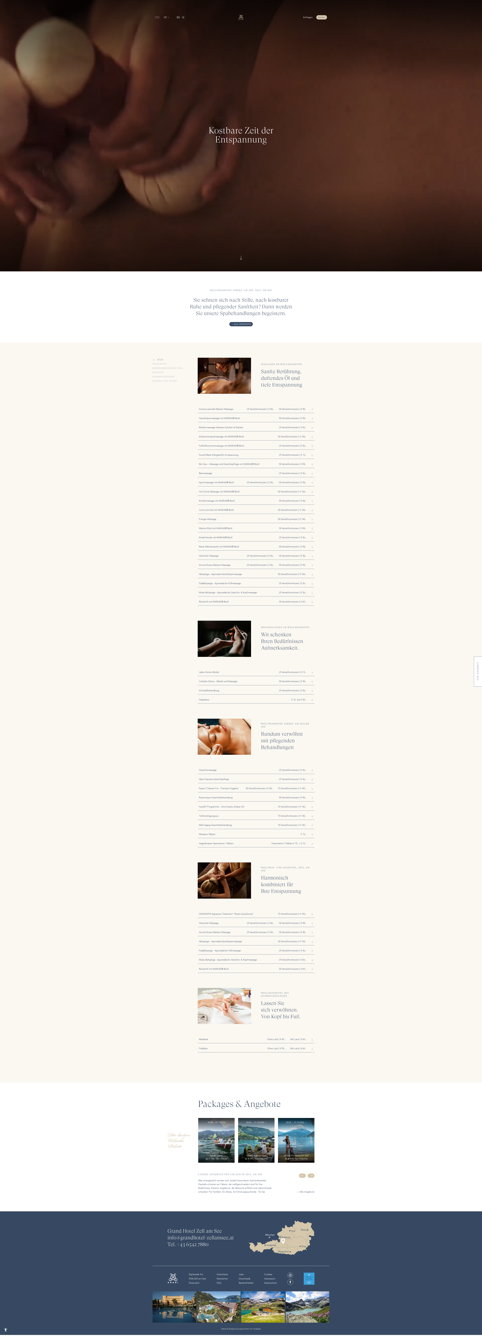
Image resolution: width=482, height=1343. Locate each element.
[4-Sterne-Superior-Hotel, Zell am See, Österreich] (241, 17)
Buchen (321, 17)
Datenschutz (270, 1283)
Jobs (241, 1274)
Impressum (269, 1278)
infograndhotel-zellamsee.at (201, 1237)
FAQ (219, 1283)
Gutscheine (222, 1274)
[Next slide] (311, 1176)
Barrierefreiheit (246, 1283)
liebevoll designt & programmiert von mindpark (241, 1329)
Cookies (268, 1274)
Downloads (244, 1278)
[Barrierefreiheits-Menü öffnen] (6, 1330)
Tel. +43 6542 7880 (188, 1244)
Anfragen (308, 17)
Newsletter (222, 1278)
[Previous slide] (302, 1176)
